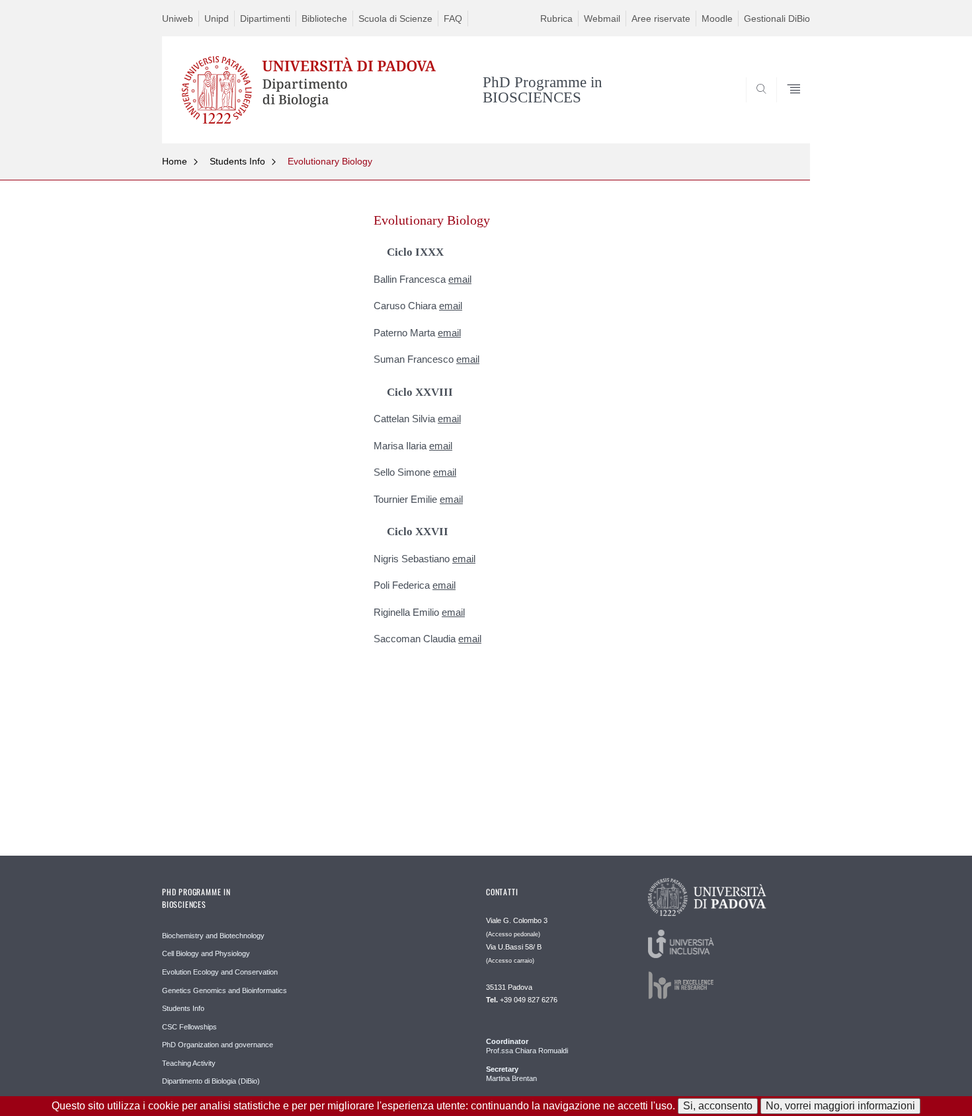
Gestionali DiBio (777, 18)
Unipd (216, 18)
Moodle (717, 18)
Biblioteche (324, 18)
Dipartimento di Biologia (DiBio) (211, 1081)
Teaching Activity (189, 1063)
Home (174, 161)
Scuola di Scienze (395, 18)
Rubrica (556, 18)
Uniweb (177, 18)
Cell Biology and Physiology (206, 953)
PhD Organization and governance (217, 1045)
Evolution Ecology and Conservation (220, 972)
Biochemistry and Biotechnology (213, 936)
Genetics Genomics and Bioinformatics (224, 990)
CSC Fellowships (189, 1027)
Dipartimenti (265, 18)
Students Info (237, 161)
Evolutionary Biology (330, 161)
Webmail (602, 18)
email (459, 279)
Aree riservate (660, 18)
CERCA (789, 111)
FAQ (453, 18)
